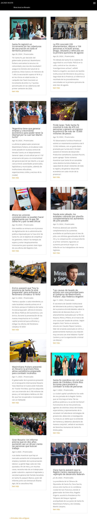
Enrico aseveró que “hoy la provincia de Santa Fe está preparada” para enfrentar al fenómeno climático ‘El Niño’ (26, 291)
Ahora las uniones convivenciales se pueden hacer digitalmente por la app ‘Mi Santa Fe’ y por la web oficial (28, 218)
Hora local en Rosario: (22, 7)
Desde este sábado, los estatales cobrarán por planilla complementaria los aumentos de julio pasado (68, 217)
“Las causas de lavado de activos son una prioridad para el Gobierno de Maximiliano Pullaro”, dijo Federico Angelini (68, 293)
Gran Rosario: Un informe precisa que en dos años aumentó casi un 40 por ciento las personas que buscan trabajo (27, 444)
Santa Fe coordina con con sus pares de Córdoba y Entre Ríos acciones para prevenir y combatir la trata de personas (68, 383)
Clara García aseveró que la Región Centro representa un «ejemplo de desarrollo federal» (69, 472)
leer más (15, 91)
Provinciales (28, 54)
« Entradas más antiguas (19, 518)
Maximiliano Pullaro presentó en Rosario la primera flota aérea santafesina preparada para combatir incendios (27, 370)
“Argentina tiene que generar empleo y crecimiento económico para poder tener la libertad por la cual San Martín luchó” (27, 132)
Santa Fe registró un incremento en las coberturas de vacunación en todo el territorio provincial (26, 47)
